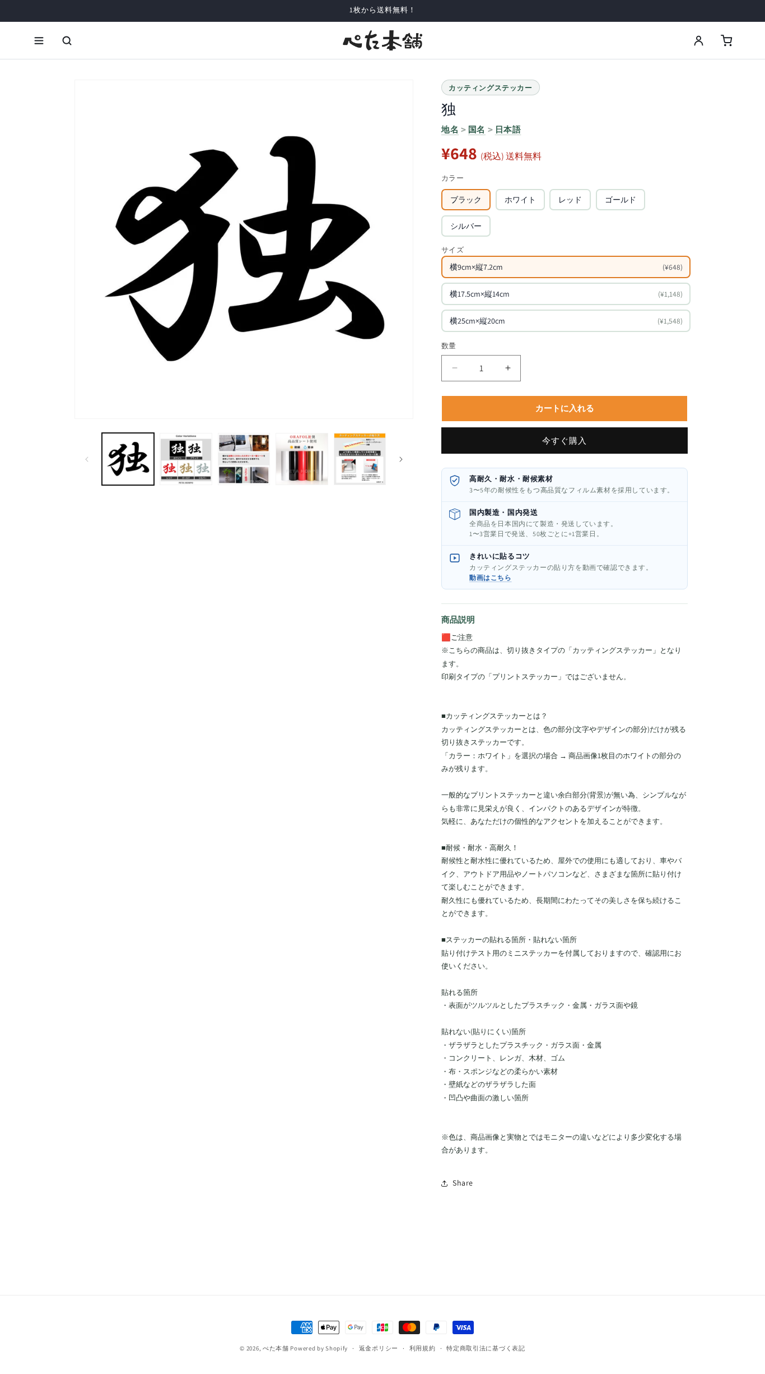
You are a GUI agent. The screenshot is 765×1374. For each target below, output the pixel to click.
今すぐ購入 (564, 440)
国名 (477, 129)
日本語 (508, 129)
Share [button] (463, 1183)
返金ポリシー (378, 1348)
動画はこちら (490, 577)
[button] (38, 40)
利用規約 (422, 1348)
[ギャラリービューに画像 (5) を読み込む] (360, 459)
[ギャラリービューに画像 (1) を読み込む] (128, 459)
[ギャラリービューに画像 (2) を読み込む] (186, 459)
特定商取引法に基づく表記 (485, 1348)
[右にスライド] (401, 459)
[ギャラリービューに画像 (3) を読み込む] (244, 459)
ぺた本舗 (276, 1348)
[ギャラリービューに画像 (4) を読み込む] (302, 459)
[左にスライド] (86, 459)
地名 (450, 129)
